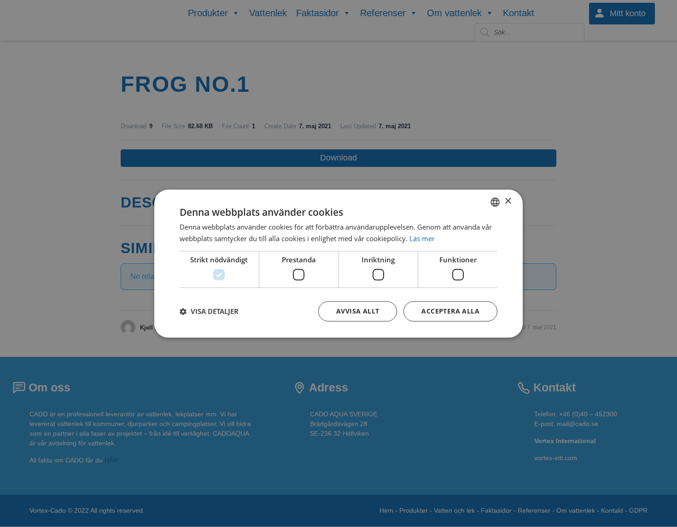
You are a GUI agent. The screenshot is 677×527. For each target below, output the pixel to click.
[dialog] (338, 263)
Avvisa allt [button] (357, 311)
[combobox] (495, 202)
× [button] (507, 201)
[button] (209, 311)
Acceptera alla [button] (450, 311)
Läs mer (422, 238)
